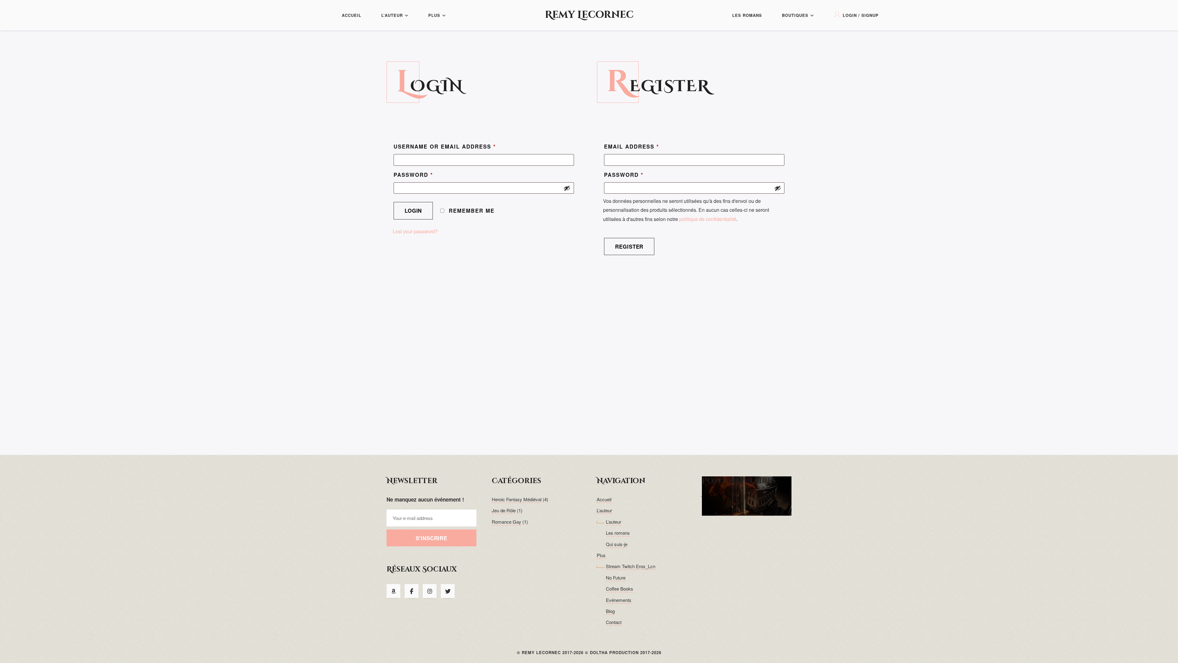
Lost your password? (415, 231)
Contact (614, 622)
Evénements (618, 600)
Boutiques (795, 15)
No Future (616, 577)
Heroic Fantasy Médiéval (516, 499)
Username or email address (445, 146)
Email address (631, 146)
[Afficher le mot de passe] (567, 188)
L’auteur (392, 15)
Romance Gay (506, 521)
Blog (610, 611)
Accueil (351, 15)
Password (413, 174)
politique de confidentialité (707, 219)
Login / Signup (861, 15)
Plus (434, 15)
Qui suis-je (616, 544)
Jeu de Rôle (504, 510)
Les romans (747, 15)
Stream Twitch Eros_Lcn (630, 566)
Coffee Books (619, 588)
